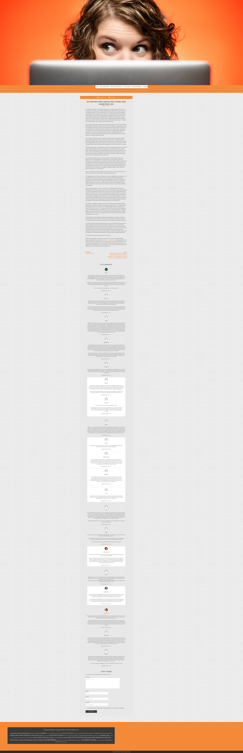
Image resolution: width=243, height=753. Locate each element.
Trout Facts (72, 740)
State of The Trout (74, 737)
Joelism (91, 735)
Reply (110, 290)
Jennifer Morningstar (45, 735)
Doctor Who (59, 733)
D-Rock (55, 733)
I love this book (109, 733)
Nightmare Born (24, 737)
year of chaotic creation (63, 741)
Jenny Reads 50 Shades (56, 735)
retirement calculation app (109, 240)
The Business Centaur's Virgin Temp (35, 740)
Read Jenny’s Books (104, 86)
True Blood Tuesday (89, 740)
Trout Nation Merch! (137, 86)
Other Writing (49, 737)
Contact (145, 86)
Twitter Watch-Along (103, 740)
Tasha (106, 493)
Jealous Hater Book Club (116, 86)
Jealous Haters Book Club (34, 735)
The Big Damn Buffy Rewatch (91, 737)
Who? (97, 86)
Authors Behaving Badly (23, 733)
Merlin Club (105, 735)
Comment (88, 677)
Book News (39, 733)
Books (44, 733)
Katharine (106, 613)
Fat (82, 733)
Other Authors (30, 737)
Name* (87, 691)
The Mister (51, 739)
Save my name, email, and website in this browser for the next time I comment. (105, 708)
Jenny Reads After (84, 735)
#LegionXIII (13, 733)
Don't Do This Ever (67, 733)
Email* (87, 697)
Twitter (97, 740)
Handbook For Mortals (91, 733)
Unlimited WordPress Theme (118, 751)
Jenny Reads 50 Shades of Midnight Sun (72, 735)
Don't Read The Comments (77, 733)
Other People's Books (39, 737)
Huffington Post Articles (100, 733)
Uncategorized (108, 105)
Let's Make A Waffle (97, 735)
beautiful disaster (33, 733)
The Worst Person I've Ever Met (63, 740)
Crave (52, 733)
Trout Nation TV (78, 740)
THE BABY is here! (90, 253)
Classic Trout (127, 86)
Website (87, 702)
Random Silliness (63, 737)
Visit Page (121, 42)
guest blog (86, 733)
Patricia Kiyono (55, 737)
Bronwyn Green (48, 733)
